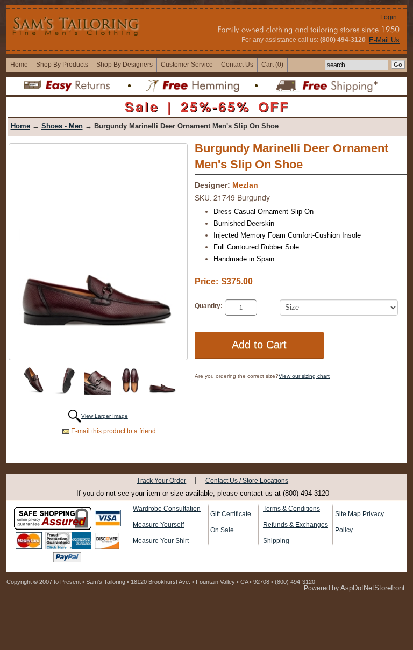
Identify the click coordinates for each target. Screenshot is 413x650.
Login (388, 17)
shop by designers (124, 64)
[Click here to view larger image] (98, 251)
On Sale (222, 530)
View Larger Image (104, 416)
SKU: (203, 198)
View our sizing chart (304, 376)
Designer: (212, 185)
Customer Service (187, 64)
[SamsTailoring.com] (76, 25)
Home (20, 126)
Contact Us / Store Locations (246, 480)
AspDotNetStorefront (372, 588)
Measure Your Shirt (161, 541)
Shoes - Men (62, 126)
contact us (237, 64)
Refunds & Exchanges (295, 524)
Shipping (276, 541)
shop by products (62, 64)
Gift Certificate (230, 514)
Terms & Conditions (291, 508)
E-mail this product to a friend (113, 431)
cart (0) (272, 64)
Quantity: (209, 306)
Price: (206, 281)
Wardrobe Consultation (167, 508)
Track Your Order (161, 480)
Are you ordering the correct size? (237, 376)
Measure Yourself (158, 524)
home (19, 64)
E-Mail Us (384, 40)
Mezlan (245, 185)
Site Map (348, 514)
